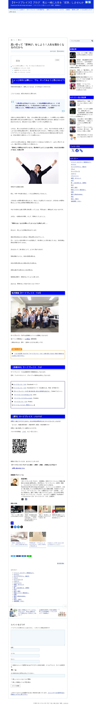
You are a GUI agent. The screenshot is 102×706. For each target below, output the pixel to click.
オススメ (16, 574)
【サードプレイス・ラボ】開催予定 (35, 9)
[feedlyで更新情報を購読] (86, 2)
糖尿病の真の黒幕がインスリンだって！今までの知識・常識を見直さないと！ (58, 516)
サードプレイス (18, 579)
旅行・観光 (17, 591)
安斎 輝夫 (61, 563)
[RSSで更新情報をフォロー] (89, 2)
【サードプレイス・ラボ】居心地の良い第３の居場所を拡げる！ (31, 391)
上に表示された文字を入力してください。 (23, 673)
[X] (22, 499)
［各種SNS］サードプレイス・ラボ (22, 70)
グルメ (16, 578)
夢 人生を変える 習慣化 (21, 588)
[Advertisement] (51, 25)
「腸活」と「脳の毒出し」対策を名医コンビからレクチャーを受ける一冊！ (44, 516)
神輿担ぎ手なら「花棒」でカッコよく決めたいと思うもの (85, 103)
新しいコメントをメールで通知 (22, 679)
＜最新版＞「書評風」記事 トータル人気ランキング (78, 9)
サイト (13, 659)
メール (13, 653)
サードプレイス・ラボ (19, 384)
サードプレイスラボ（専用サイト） (23, 405)
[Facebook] (26, 499)
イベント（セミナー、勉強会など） (24, 573)
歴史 (15, 598)
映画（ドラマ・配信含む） (32, 512)
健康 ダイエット (47, 512)
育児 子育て (18, 599)
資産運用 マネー (19, 601)
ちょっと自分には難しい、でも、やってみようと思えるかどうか (28, 65)
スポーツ (16, 581)
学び (15, 589)
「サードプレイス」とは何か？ (17, 9)
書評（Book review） (20, 596)
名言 (15, 586)
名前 (12, 647)
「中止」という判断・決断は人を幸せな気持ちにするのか (17, 515)
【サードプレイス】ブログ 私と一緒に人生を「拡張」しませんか (47, 2)
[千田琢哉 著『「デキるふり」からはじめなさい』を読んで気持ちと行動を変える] (37, 536)
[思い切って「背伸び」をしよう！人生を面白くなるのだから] (23, 556)
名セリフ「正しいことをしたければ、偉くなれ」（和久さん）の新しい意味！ (85, 129)
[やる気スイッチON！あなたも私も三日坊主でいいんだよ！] (56, 536)
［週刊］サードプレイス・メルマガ (55, 9)
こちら (27, 339)
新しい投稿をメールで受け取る (22, 682)
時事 (22, 512)
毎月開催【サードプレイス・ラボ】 (22, 68)
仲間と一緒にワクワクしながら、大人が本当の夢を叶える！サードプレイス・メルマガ (35, 421)
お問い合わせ (12, 11)
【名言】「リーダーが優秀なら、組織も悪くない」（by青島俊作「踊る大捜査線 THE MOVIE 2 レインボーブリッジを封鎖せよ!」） (81, 112)
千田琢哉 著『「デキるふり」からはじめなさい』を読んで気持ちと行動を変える (37, 544)
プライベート (18, 583)
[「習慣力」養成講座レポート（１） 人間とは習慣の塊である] (19, 536)
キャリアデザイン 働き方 (21, 576)
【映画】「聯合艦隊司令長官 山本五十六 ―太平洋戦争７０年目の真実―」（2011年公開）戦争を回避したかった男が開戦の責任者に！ (31, 517)
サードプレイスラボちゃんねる (23, 398)
